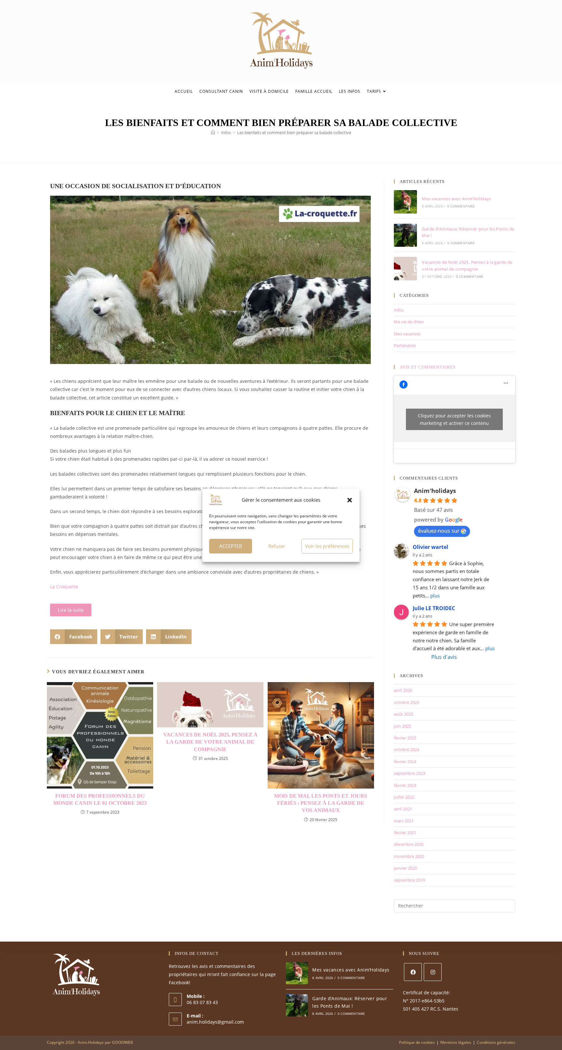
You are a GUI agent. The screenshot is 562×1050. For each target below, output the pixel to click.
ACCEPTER (230, 546)
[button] (349, 500)
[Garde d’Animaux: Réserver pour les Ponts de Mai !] (405, 235)
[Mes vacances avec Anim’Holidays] (405, 202)
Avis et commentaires (428, 367)
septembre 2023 (409, 773)
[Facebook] (413, 972)
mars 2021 (404, 821)
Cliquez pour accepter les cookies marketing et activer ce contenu (454, 419)
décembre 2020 (408, 844)
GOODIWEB (122, 1042)
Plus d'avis (444, 657)
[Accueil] (213, 132)
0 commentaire (461, 206)
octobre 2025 (406, 702)
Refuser (276, 546)
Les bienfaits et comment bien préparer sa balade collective (294, 132)
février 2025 (405, 738)
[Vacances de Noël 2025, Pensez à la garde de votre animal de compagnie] (405, 268)
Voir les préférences (327, 546)
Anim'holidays (435, 491)
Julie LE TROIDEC (434, 608)
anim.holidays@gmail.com (215, 1022)
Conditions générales (496, 1042)
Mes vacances (407, 334)
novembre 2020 (409, 856)
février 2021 (405, 832)
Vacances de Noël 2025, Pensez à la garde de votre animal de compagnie (210, 742)
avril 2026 (403, 690)
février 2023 (405, 785)
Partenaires (405, 345)
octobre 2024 (406, 749)
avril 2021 (403, 809)
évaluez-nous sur (439, 530)
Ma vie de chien (409, 322)
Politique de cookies (417, 1042)
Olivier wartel (430, 547)
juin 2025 (402, 726)
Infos (399, 310)
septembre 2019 (409, 880)
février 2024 (405, 761)
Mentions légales (455, 1042)
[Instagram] (433, 972)
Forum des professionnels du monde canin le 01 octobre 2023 (100, 799)
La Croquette (64, 586)
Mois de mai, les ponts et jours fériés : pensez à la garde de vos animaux (320, 803)
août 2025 (403, 714)
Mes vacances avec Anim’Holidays (456, 199)
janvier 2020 (405, 868)
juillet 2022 (404, 797)
